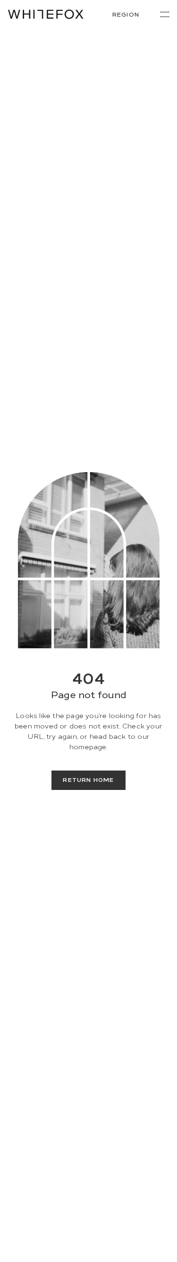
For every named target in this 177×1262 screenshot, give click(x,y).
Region (125, 14)
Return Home (88, 779)
